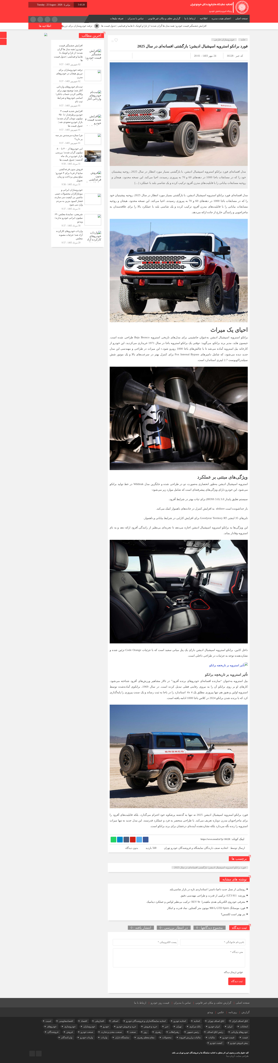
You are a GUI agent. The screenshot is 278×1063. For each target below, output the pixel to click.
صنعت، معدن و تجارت (111, 1032)
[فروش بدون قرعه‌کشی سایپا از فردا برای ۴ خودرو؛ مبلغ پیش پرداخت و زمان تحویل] (77, 177)
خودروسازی (69, 1026)
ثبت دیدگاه (237, 981)
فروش (69, 1032)
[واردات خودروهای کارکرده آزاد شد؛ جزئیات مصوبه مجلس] (77, 236)
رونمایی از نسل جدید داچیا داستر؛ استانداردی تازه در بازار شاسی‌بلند (207, 889)
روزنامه (232, 1012)
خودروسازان (89, 1026)
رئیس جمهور (193, 1032)
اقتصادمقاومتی (66, 1021)
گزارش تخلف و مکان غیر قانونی (164, 18)
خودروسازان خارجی (224, 39)
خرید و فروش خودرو (126, 1026)
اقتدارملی (99, 1021)
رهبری (158, 1032)
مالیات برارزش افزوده (189, 1037)
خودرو (106, 1026)
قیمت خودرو (228, 1037)
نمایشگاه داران (122, 1037)
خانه (243, 39)
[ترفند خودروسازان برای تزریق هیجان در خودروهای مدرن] (77, 75)
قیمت (245, 1037)
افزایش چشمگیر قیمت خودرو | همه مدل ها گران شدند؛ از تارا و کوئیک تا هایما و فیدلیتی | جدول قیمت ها (208, 25)
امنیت (48, 1021)
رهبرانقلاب (174, 1032)
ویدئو (210, 1012)
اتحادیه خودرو (180, 1021)
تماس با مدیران (136, 18)
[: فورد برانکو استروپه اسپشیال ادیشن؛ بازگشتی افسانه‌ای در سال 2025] (117, 55)
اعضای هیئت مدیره (221, 18)
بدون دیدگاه (131, 848)
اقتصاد (84, 1021)
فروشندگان (52, 1032)
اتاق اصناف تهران (216, 1021)
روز (145, 1032)
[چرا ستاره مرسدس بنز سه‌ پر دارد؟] (77, 139)
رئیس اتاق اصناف (215, 1032)
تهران (179, 1026)
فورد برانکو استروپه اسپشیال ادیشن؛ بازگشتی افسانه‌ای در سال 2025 (192, 46)
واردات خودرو (86, 1037)
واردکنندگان (66, 1037)
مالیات (211, 1037)
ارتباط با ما (190, 18)
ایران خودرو (214, 1026)
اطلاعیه (203, 18)
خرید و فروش (150, 1026)
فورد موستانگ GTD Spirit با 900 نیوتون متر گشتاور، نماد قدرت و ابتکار (206, 908)
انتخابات (244, 1026)
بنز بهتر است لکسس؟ (233, 914)
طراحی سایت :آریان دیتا (237, 1056)
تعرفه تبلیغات (116, 18)
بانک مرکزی (195, 1026)
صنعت (133, 1032)
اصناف (115, 1021)
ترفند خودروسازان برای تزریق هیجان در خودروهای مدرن (118, 25)
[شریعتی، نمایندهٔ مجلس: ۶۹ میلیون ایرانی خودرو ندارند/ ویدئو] (77, 220)
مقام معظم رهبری (145, 1037)
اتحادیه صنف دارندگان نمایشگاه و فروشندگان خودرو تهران (196, 848)
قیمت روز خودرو (160, 1002)
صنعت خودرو (87, 1032)
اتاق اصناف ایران (240, 1021)
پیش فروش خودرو (239, 1043)
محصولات (166, 1037)
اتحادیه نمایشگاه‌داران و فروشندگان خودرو (146, 1021)
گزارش (246, 1012)
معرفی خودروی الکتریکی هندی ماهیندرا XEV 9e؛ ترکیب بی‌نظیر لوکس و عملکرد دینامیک (196, 901)
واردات (104, 1037)
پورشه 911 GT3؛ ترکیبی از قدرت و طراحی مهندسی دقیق (213, 895)
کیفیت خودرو (216, 1043)
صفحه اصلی (241, 18)
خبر (166, 1026)
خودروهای (51, 1026)
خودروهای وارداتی (239, 1032)
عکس (220, 1012)
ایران (230, 1026)
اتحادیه (197, 1021)
